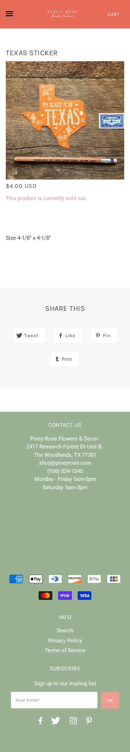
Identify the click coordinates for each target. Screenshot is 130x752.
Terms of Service (65, 650)
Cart (114, 14)
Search (65, 630)
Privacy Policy (65, 640)
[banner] (62, 14)
